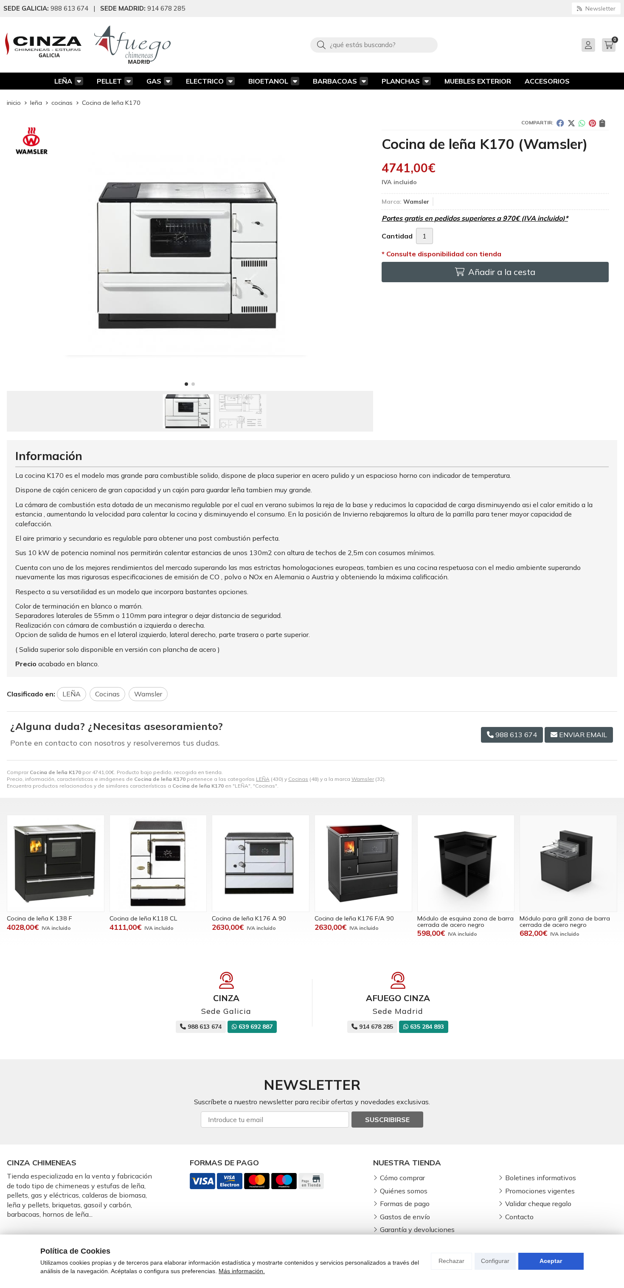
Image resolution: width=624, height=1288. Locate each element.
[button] (186, 384)
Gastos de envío (405, 1216)
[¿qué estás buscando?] (374, 44)
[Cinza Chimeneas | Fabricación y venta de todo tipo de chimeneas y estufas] (43, 45)
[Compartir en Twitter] (571, 123)
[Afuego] (132, 44)
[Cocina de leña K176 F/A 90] (363, 863)
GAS (153, 81)
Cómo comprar (402, 1177)
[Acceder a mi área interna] (588, 45)
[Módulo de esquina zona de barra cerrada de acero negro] (466, 863)
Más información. (242, 1271)
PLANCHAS (401, 81)
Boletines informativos (540, 1177)
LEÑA (63, 81)
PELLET (109, 81)
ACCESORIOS (547, 81)
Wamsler (362, 779)
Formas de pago (405, 1203)
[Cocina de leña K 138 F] (55, 863)
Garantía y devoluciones (417, 1229)
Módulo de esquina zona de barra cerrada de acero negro (465, 921)
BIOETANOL (268, 81)
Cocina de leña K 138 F (39, 918)
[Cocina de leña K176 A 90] (260, 863)
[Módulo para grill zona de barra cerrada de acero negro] (568, 863)
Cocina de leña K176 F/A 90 (354, 918)
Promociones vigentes (540, 1191)
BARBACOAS (335, 81)
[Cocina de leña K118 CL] (158, 863)
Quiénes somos (403, 1191)
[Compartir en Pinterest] (592, 123)
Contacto (519, 1216)
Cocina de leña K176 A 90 (249, 918)
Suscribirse (387, 1119)
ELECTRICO (205, 81)
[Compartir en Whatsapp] (582, 123)
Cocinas (298, 779)
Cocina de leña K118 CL (143, 918)
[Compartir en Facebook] (560, 123)
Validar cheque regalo (538, 1203)
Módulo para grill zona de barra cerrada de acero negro (565, 921)
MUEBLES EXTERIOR (477, 81)
